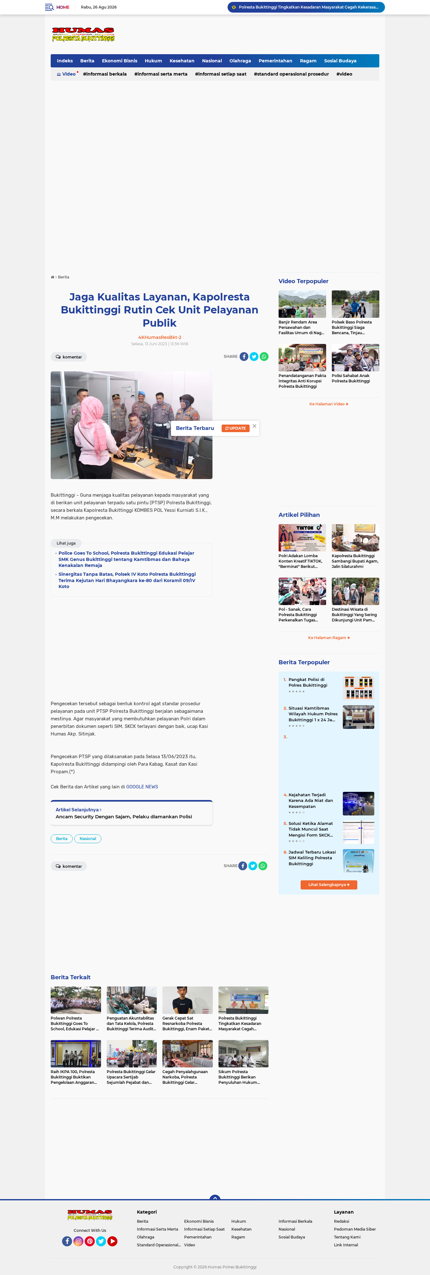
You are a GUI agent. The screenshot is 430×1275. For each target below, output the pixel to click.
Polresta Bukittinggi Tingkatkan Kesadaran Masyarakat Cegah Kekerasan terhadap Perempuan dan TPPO (309, 7)
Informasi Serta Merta (163, 74)
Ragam (308, 61)
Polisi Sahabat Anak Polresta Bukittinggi (351, 378)
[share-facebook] (244, 356)
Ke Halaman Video (327, 404)
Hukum (153, 61)
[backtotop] (215, 1200)
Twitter (104, 1249)
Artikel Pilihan (299, 515)
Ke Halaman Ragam (327, 637)
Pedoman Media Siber (355, 1229)
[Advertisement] (264, 34)
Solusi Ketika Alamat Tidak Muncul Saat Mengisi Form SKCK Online (311, 829)
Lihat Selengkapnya (327, 884)
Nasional (212, 61)
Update (237, 428)
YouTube (116, 1249)
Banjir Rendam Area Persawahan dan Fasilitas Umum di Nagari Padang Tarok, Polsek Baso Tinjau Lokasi (302, 327)
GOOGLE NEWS (142, 787)
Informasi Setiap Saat (222, 74)
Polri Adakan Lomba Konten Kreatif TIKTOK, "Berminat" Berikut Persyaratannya (300, 561)
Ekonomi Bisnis (119, 61)
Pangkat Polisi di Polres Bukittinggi (308, 682)
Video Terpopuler (304, 281)
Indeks (65, 61)
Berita (87, 61)
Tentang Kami (347, 1237)
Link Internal (346, 1245)
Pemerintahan (275, 61)
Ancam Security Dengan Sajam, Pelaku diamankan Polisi (124, 817)
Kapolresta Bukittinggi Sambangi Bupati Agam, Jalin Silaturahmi (355, 561)
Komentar (72, 357)
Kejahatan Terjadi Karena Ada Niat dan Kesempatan (311, 800)
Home (62, 7)
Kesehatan (182, 61)
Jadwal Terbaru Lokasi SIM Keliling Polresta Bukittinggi (312, 857)
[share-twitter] (254, 356)
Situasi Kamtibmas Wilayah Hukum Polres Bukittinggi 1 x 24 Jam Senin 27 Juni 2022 (313, 714)
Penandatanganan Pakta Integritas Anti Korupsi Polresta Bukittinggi (302, 381)
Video (69, 74)
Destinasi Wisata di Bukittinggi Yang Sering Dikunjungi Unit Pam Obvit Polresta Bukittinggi (354, 615)
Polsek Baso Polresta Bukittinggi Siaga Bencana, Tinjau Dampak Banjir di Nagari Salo (355, 327)
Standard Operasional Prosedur (293, 74)
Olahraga (240, 61)
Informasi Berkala (106, 74)
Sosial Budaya (340, 61)
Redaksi (341, 1221)
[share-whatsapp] (264, 356)
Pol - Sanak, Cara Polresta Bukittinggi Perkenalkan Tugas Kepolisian (298, 615)
